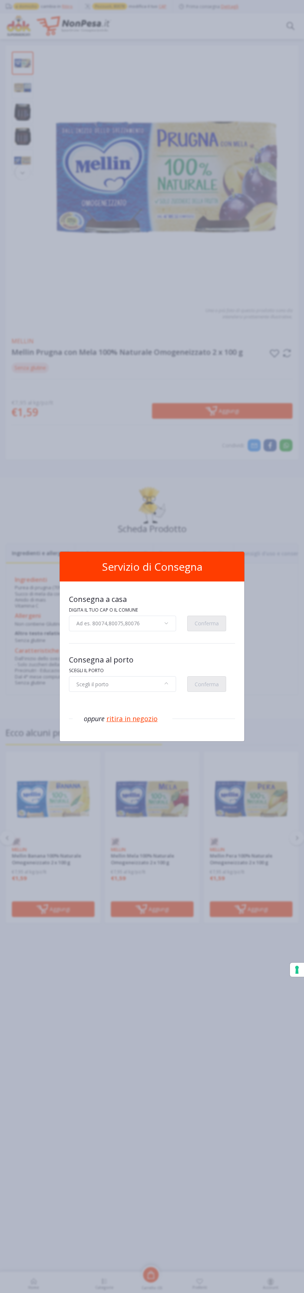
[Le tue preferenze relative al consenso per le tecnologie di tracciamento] (297, 970)
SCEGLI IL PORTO (86, 670)
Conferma (207, 623)
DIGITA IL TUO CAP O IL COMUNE (103, 610)
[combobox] (122, 623)
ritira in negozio (132, 718)
